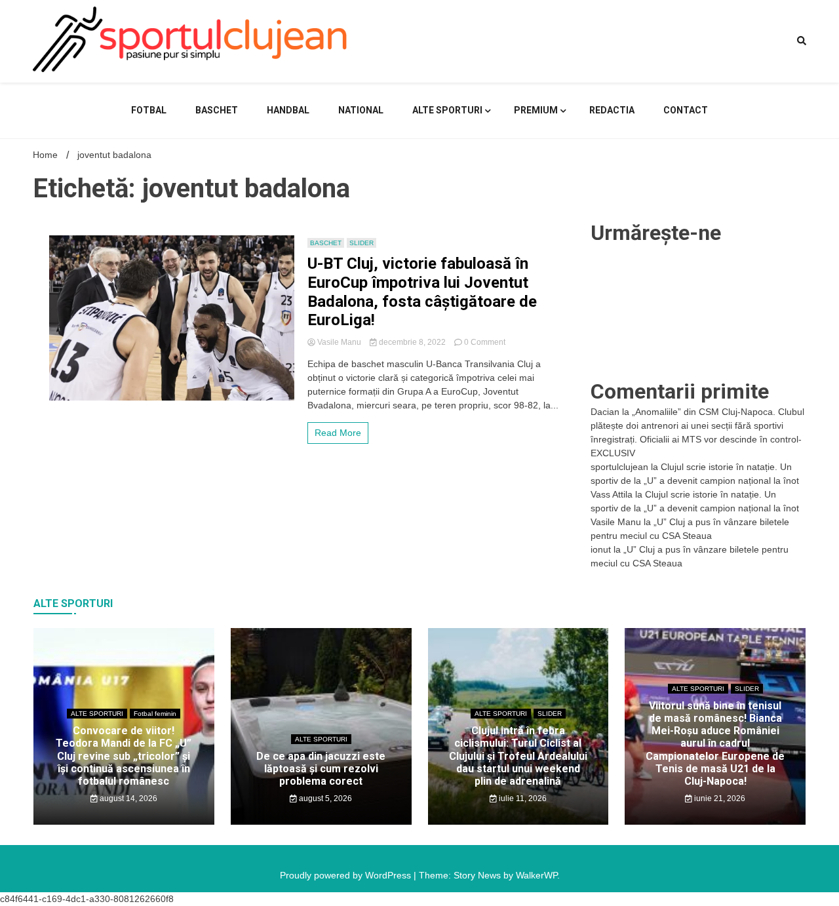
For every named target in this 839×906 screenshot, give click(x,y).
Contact (685, 110)
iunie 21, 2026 (718, 798)
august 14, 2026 (127, 798)
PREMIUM (536, 110)
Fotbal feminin (155, 713)
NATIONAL (360, 110)
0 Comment (484, 342)
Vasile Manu (339, 342)
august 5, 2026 (324, 798)
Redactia (611, 110)
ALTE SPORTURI (447, 110)
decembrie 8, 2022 (412, 342)
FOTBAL (148, 110)
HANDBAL (288, 110)
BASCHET (216, 110)
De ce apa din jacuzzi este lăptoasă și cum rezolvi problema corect (320, 768)
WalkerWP (536, 875)
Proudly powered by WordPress (347, 875)
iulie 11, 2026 (522, 798)
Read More (338, 432)
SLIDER (361, 242)
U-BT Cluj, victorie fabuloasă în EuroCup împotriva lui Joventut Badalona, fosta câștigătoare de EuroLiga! (422, 291)
